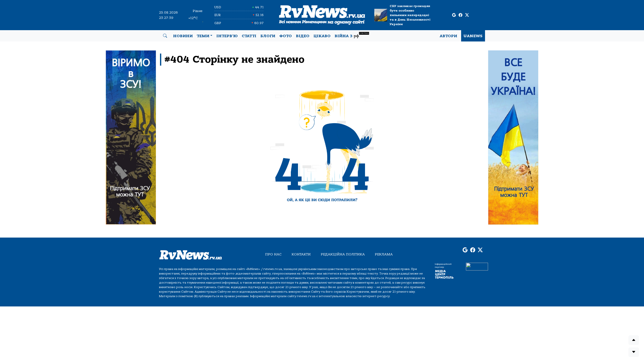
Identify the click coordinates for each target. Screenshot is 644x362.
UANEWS (473, 36)
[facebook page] (460, 15)
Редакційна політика (343, 254)
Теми (203, 36)
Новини (183, 36)
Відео (302, 36)
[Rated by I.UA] (477, 266)
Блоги (267, 36)
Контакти (301, 254)
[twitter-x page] (467, 15)
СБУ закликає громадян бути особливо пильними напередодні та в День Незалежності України (410, 15)
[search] (165, 36)
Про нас (273, 254)
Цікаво (322, 36)
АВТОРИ (448, 36)
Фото (285, 36)
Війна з (352, 35)
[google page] (454, 15)
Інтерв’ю (227, 36)
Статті (249, 36)
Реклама (384, 254)
